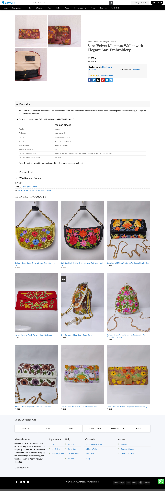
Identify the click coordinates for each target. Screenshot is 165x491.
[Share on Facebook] (90, 80)
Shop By (27, 8)
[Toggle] (17, 104)
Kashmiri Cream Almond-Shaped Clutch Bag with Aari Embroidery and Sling (126, 336)
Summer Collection (128, 449)
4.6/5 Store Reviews (105, 75)
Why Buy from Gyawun (30, 178)
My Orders (56, 449)
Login (54, 444)
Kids (58, 8)
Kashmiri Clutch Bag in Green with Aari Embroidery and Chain (35, 264)
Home (5, 8)
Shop (96, 42)
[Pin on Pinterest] (103, 80)
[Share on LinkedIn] (107, 80)
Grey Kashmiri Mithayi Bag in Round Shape (76, 335)
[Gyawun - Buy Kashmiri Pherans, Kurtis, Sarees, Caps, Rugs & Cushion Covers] (11, 2)
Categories (16, 8)
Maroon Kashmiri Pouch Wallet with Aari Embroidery (34, 335)
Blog (88, 458)
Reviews (103, 8)
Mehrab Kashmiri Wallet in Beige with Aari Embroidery (127, 407)
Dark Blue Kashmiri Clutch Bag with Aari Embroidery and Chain (81, 264)
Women (39, 8)
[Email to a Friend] (98, 80)
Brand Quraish (35, 190)
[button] (157, 3)
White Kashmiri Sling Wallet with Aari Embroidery (33, 407)
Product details (26, 172)
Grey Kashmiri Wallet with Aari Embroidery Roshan (79, 407)
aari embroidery (23, 190)
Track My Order (58, 454)
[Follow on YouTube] (28, 482)
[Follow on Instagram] (20, 482)
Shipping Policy (92, 449)
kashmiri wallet (46, 190)
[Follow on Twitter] (24, 482)
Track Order (115, 8)
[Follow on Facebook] (16, 482)
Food (67, 8)
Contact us (72, 449)
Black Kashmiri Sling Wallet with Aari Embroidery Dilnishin (128, 263)
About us (71, 444)
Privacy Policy (73, 454)
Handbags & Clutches (108, 42)
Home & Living (80, 8)
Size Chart (90, 454)
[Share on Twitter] (94, 80)
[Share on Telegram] (111, 80)
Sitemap (124, 444)
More (93, 8)
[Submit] (111, 3)
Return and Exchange (94, 444)
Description (24, 104)
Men (49, 8)
